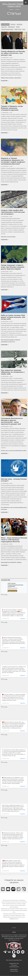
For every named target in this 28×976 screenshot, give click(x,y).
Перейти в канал (12, 591)
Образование (11, 27)
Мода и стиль (18, 29)
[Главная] (14, 945)
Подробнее (4, 80)
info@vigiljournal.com (13, 918)
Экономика (19, 24)
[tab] (5, 24)
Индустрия (4, 27)
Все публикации (5, 24)
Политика (13, 24)
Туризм (18, 27)
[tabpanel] (14, 300)
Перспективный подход (7, 29)
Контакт (14, 927)
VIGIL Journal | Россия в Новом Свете (14, 5)
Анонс (23, 29)
